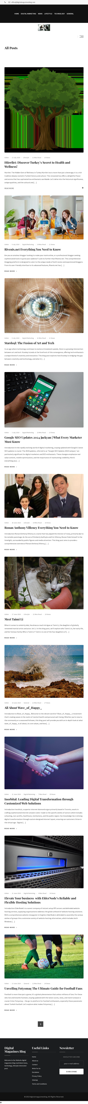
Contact (34, 1065)
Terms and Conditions (39, 1084)
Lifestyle (48, 14)
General (70, 14)
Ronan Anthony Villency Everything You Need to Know (41, 528)
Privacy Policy (37, 1076)
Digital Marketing (28, 14)
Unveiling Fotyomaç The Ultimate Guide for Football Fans (43, 988)
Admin (6, 158)
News (40, 14)
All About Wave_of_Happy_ (23, 708)
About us (35, 1061)
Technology (59, 14)
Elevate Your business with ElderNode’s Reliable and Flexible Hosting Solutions (40, 900)
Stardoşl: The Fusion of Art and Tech (29, 343)
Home (16, 14)
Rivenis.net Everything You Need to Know (32, 249)
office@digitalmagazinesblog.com (23, 2)
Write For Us (36, 1068)
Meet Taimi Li (13, 619)
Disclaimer (35, 1072)
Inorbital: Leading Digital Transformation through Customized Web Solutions (38, 801)
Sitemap (35, 1080)
